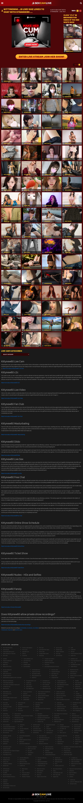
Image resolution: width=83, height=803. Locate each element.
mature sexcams (49, 746)
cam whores (6, 649)
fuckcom (25, 693)
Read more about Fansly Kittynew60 (11, 607)
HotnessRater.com (61, 682)
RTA (38, 797)
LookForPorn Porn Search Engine (11, 750)
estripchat (77, 686)
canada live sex (6, 686)
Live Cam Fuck (27, 660)
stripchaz (71, 770)
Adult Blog (5, 713)
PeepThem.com (41, 765)
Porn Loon (24, 649)
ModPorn (34, 677)
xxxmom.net (6, 704)
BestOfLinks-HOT (74, 669)
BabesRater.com (7, 691)
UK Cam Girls (6, 787)
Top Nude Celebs (36, 673)
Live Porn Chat (77, 724)
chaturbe (48, 728)
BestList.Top (6, 688)
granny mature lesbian (43, 695)
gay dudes (5, 737)
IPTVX (21, 726)
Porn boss (20, 710)
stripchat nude (58, 761)
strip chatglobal (76, 710)
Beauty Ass (5, 765)
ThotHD (77, 680)
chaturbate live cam (58, 772)
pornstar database (32, 746)
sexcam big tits (6, 748)
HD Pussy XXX (67, 748)
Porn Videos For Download (60, 713)
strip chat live (18, 713)
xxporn (77, 743)
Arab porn (21, 741)
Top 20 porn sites (7, 706)
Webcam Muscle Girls (25, 763)
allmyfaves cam (41, 697)
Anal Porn (5, 710)
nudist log (28, 682)
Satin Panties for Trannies (9, 653)
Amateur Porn (6, 759)
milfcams (77, 735)
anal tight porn (46, 680)
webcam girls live (49, 748)
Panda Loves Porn (59, 765)
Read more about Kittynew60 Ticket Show (12, 567)
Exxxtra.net (5, 721)
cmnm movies (77, 726)
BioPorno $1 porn (60, 693)
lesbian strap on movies (76, 675)
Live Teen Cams (39, 702)
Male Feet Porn (58, 759)
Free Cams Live (42, 735)
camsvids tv (30, 752)
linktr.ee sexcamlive (61, 695)
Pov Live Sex (36, 726)
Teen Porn (41, 741)
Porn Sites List (6, 717)
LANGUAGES (26, 699)
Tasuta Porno (60, 686)
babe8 (77, 699)
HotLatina (40, 713)
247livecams (6, 739)
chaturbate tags (49, 752)
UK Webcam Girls (77, 702)
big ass (39, 759)
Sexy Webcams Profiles (63, 684)
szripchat (24, 655)
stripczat (72, 677)
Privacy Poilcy (67, 750)
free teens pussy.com (44, 737)
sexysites (5, 779)
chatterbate (6, 783)
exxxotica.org (75, 721)
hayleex (22, 730)
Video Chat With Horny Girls (63, 699)
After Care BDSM (75, 761)
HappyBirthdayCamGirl (43, 715)
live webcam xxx (7, 752)
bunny (61, 730)
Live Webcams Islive (75, 664)
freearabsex (79, 695)
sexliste (5, 658)
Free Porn (71, 774)
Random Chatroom (43, 743)
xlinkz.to (74, 713)
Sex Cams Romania (7, 647)
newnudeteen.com (28, 658)
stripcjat (62, 724)
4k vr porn (77, 737)
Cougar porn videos (49, 658)
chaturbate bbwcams (8, 682)
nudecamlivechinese (50, 754)
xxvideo (78, 693)
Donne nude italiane (27, 647)
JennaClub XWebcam (24, 743)
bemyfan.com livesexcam (44, 717)
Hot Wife (5, 772)
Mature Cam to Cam (61, 710)
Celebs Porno (78, 688)
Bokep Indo (57, 717)
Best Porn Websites (59, 719)
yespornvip (75, 706)
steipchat (5, 695)
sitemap (37, 706)
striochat (76, 732)
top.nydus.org (54, 673)
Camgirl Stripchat (61, 680)
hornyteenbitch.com (31, 680)
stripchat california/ (62, 735)
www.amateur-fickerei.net (9, 785)
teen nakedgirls (75, 719)
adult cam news (42, 693)
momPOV (20, 704)
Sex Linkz (5, 655)
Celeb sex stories (60, 691)
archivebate (23, 628)
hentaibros (5, 662)
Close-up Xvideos (27, 691)
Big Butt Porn (61, 741)
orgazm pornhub (36, 671)
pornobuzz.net (36, 728)
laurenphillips (27, 666)
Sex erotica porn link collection (42, 708)
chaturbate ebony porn (8, 651)
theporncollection (7, 660)
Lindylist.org (74, 757)
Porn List (41, 647)
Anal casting (23, 759)
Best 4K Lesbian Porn (76, 759)
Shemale (26, 662)
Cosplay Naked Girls (64, 726)
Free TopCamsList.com (76, 660)
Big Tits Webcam (18, 721)
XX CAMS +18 (63, 728)
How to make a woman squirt (10, 697)
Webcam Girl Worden (8, 680)
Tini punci (47, 664)
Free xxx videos (26, 772)
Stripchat (10, 630)
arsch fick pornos (7, 693)
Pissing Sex (6, 741)
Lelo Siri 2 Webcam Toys (76, 781)
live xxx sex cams (68, 754)
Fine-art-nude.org (42, 757)
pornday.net (6, 770)
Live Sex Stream (61, 708)
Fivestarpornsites (37, 730)
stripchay (37, 704)
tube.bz (21, 737)
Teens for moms (41, 768)
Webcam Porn (57, 721)
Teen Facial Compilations (44, 691)
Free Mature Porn (7, 754)
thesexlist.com (25, 774)
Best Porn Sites (27, 695)
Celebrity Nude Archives (9, 728)
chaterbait (5, 671)
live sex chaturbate (19, 719)
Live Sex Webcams (24, 757)
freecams (22, 724)
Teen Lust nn (63, 732)
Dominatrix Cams (7, 746)
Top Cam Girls (78, 682)
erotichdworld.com (43, 739)
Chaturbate (4, 630)
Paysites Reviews (55, 671)
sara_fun (39, 774)
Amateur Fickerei (26, 776)
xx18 (72, 647)
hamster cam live (7, 735)
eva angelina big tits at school (52, 666)
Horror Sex (41, 651)
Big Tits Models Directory (9, 776)
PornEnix (59, 688)
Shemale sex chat (19, 717)
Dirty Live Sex (59, 697)
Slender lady (59, 649)
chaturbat (59, 702)
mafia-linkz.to (74, 666)
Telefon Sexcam (60, 651)
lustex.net (73, 655)
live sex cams (54, 669)
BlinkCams (60, 743)
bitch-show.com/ (7, 673)
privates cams (27, 664)
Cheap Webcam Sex (42, 763)
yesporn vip (40, 721)
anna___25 (73, 662)
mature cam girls (49, 660)
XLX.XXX (20, 708)
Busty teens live (41, 719)
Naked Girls (78, 684)
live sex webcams (7, 669)
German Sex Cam (7, 774)
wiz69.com (57, 757)
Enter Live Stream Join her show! (41, 56)
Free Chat (11, 515)
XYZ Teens (39, 772)
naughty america (7, 675)
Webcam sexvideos (42, 761)
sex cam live (6, 732)
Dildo (10, 455)
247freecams (6, 768)
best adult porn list (77, 708)
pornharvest (59, 655)
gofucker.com (25, 651)
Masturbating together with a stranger (12, 677)
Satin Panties (40, 770)
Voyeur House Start (41, 776)
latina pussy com (47, 688)
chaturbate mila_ (68, 752)
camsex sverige (46, 682)
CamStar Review (78, 730)
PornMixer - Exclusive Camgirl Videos (73, 746)
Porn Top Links (56, 774)
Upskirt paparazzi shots (25, 739)
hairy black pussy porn (23, 706)
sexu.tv (24, 653)
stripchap (41, 655)
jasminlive (56, 715)
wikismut (5, 781)
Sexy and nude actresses (75, 768)
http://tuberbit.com (36, 675)
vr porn (37, 710)
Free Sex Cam (6, 757)
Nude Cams (54, 675)
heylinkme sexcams (49, 662)
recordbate (36, 628)
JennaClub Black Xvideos (9, 726)
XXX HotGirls (73, 673)
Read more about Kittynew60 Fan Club (11, 416)
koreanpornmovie (50, 724)
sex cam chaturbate (8, 730)
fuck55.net (22, 765)
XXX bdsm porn (75, 715)
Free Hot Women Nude (76, 653)
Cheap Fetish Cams (44, 653)
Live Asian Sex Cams (44, 649)
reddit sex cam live (61, 706)
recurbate (29, 628)
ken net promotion (57, 768)
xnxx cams (28, 684)
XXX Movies (36, 732)
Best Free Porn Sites (76, 763)
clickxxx (30, 754)
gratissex (5, 743)
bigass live (55, 776)
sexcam (72, 651)
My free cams (18, 630)
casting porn (49, 732)
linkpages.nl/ (6, 699)
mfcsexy (5, 708)
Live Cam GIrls (60, 704)
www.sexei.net (21, 702)
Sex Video (5, 702)
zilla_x (54, 770)
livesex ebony (78, 741)
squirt (47, 726)
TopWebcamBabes (7, 763)
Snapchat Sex (54, 677)
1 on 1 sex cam (49, 730)
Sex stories (26, 697)
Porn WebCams (30, 688)
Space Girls (41, 699)
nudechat (73, 649)
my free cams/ (36, 724)
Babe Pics (5, 664)
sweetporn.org (46, 686)
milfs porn (77, 739)
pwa (23, 770)
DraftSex (47, 750)
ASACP (41, 797)
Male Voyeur (25, 768)
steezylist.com (73, 671)
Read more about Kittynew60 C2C (10, 382)
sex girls (30, 750)
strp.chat (60, 739)
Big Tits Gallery (73, 772)
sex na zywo (59, 647)
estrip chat (5, 761)
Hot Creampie (46, 684)
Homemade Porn (36, 669)
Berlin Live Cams (32, 748)
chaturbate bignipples (24, 735)
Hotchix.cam (79, 697)
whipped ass (77, 728)
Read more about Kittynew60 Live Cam (13, 368)
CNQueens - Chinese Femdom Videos (24, 715)
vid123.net (72, 779)
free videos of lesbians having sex (11, 684)
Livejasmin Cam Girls (77, 717)
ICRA (45, 797)
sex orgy (58, 653)
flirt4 (77, 691)
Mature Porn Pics (7, 666)
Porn (56, 763)
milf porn (75, 704)
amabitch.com (74, 658)
